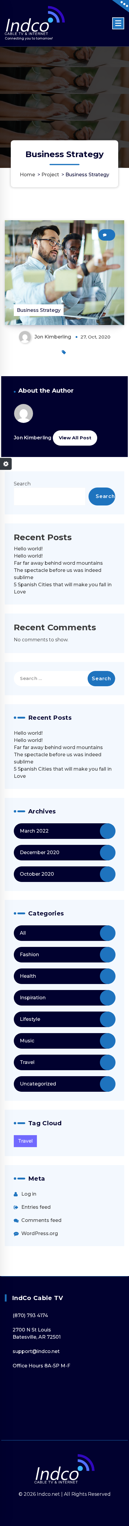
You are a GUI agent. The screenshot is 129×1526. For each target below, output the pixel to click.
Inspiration (33, 997)
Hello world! (28, 549)
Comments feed (41, 1220)
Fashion (29, 954)
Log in (28, 1194)
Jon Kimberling (33, 438)
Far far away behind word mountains (58, 563)
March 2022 (34, 831)
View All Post (75, 438)
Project (50, 174)
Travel (27, 1062)
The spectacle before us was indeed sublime (57, 573)
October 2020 (37, 874)
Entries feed (36, 1207)
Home (27, 174)
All (23, 933)
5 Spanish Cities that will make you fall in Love (63, 588)
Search (22, 484)
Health (28, 976)
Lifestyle (30, 1019)
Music (27, 1041)
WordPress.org (39, 1233)
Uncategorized (38, 1084)
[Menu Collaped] (118, 23)
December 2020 (39, 852)
